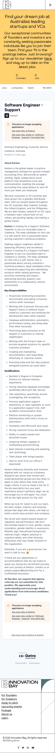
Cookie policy (34, 663)
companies (17, 87)
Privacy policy (21, 663)
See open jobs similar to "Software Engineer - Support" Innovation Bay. (28, 136)
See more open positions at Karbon (27, 635)
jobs (4, 87)
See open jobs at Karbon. (23, 131)
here (48, 58)
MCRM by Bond (11, 741)
